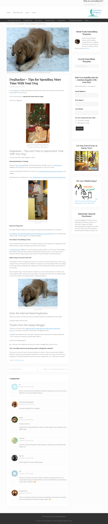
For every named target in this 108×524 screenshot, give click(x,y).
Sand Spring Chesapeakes (26, 402)
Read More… (86, 48)
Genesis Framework (58, 520)
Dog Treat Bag (20, 165)
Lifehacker (16, 90)
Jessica (21, 417)
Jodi (20, 471)
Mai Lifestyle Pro (48, 520)
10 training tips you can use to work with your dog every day (48, 177)
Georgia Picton (23, 491)
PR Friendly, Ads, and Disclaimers (54, 516)
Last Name (79, 109)
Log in (70, 520)
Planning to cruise (83, 123)
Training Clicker (57, 165)
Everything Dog (15, 24)
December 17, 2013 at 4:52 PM (26, 473)
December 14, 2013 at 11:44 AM (26, 404)
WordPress (66, 520)
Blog (8, 24)
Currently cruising (83, 120)
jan (20, 384)
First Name (79, 100)
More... (10, 24)
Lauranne (22, 438)
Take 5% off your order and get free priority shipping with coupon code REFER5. (86, 201)
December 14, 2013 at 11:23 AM (26, 386)
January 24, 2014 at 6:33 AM (25, 493)
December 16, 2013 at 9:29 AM (26, 440)
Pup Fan (21, 456)
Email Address (80, 91)
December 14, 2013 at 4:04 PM (26, 419)
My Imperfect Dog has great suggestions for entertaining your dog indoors (30, 234)
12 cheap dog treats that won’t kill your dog (49, 171)
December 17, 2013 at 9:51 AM (26, 458)
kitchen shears (16, 249)
